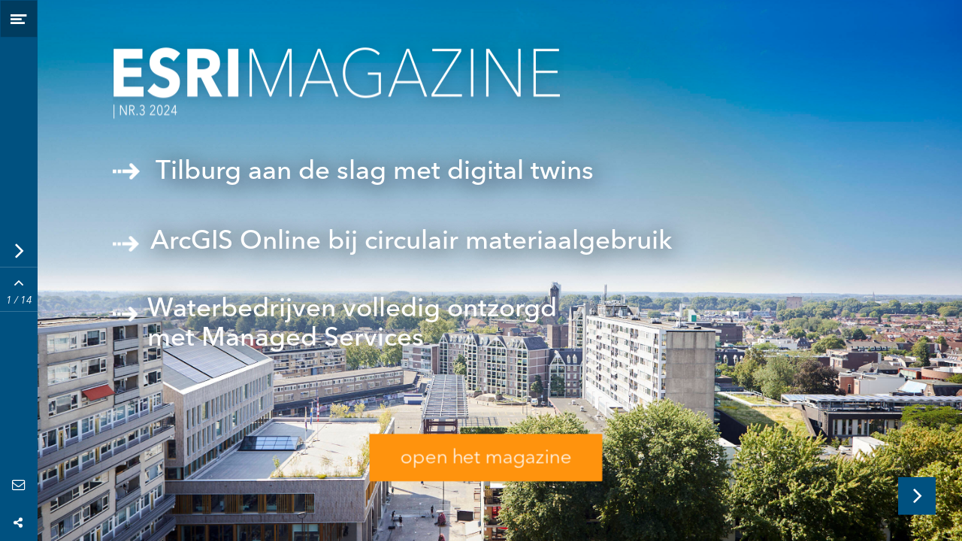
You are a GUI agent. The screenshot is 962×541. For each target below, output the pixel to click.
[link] (486, 330)
